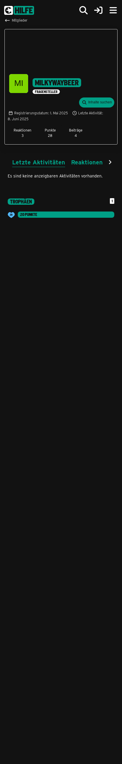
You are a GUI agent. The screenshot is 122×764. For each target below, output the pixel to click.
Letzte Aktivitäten (38, 162)
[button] (96, 102)
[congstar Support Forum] (19, 10)
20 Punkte (28, 214)
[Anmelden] (98, 10)
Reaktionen (87, 162)
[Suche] (83, 10)
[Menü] (113, 10)
